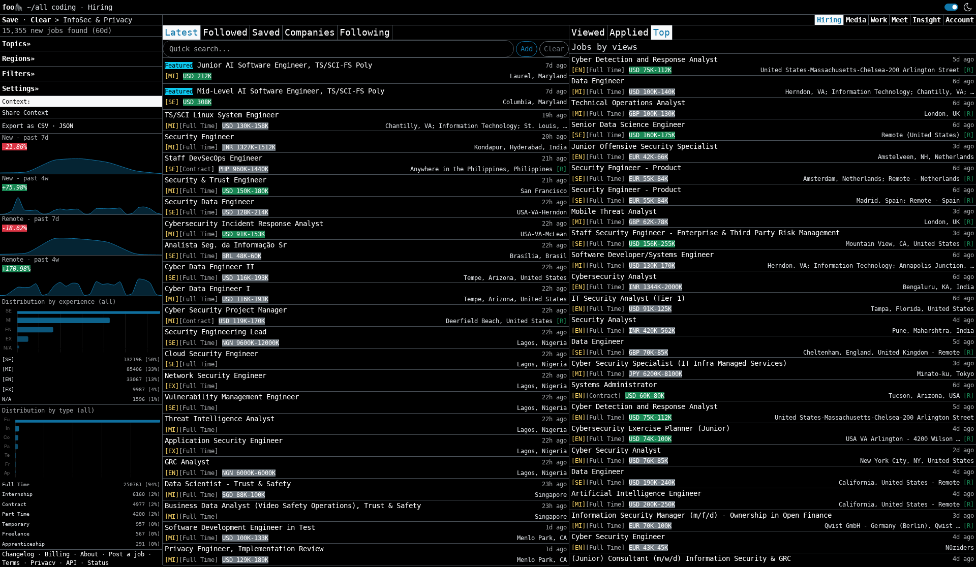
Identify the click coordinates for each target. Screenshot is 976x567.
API (71, 562)
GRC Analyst (187, 462)
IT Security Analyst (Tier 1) (628, 298)
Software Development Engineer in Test (240, 527)
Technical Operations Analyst (628, 103)
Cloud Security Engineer (211, 354)
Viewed (588, 32)
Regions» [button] (18, 58)
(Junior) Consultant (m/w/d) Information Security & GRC (681, 558)
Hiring (829, 20)
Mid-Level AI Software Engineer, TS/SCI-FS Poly (274, 91)
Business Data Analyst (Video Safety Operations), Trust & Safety (293, 505)
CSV (43, 126)
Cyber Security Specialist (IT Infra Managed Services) (679, 363)
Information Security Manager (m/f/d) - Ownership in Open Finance (701, 515)
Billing (57, 554)
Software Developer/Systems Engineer (642, 254)
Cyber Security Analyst (616, 450)
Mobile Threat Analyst (614, 211)
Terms (11, 562)
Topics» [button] (16, 44)
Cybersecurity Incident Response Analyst (244, 223)
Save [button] (12, 20)
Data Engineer (597, 81)
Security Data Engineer (209, 202)
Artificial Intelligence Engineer (636, 493)
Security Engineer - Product (626, 168)
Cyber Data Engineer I (207, 289)
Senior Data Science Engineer (628, 124)
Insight (926, 20)
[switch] (951, 7)
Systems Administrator (614, 385)
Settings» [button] (20, 88)
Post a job (126, 554)
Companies (310, 32)
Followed (225, 32)
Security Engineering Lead (215, 332)
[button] (81, 101)
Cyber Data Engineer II (209, 267)
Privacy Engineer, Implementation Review (244, 549)
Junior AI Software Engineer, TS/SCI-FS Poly (268, 65)
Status (98, 562)
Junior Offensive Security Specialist (644, 146)
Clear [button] (42, 20)
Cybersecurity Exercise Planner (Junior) (650, 428)
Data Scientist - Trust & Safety (228, 484)
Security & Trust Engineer (215, 180)
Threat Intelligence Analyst (219, 419)
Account (960, 20)
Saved (266, 32)
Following (365, 32)
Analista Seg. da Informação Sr (226, 245)
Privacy (42, 562)
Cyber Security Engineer (618, 536)
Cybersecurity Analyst (614, 276)
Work (879, 20)
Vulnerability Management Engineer (232, 397)
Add (527, 49)
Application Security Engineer (224, 440)
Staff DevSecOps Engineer (213, 158)
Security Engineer (199, 137)
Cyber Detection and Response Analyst (644, 59)
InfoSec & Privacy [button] (97, 20)
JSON (66, 126)
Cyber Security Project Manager (226, 310)
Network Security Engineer (215, 375)
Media (856, 20)
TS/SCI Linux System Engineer (222, 115)
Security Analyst (603, 320)
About (89, 554)
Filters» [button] (18, 74)
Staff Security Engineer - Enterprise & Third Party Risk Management (705, 233)
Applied (629, 32)
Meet (900, 20)
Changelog (18, 554)
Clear (554, 49)
